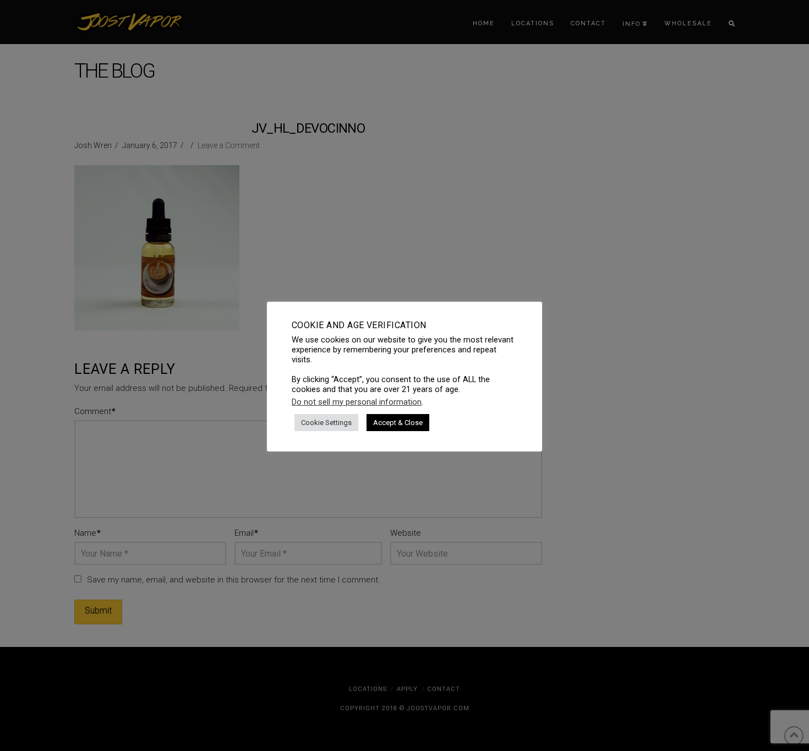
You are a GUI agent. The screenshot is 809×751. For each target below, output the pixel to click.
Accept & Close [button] (398, 422)
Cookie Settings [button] (326, 422)
